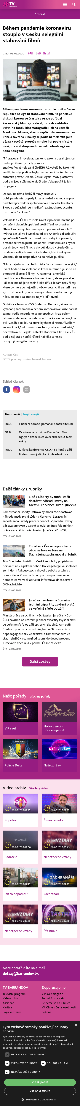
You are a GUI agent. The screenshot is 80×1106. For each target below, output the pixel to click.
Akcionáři (9, 1003)
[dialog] (40, 1063)
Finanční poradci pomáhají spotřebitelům (46, 424)
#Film (31, 53)
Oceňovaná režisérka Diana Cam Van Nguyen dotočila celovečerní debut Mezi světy (45, 436)
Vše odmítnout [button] (40, 1091)
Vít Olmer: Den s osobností (59, 1007)
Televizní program (14, 994)
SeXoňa (46, 1012)
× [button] (75, 1025)
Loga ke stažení (12, 1012)
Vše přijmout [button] (40, 1082)
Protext (40, 14)
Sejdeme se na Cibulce (56, 1003)
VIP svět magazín (52, 994)
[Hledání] (74, 5)
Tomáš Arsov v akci (53, 998)
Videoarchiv (10, 998)
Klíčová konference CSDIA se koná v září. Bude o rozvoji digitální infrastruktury (45, 452)
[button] (40, 1099)
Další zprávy (40, 661)
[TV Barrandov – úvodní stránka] (10, 4)
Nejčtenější (31, 414)
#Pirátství (43, 53)
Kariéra (7, 1007)
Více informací (39, 1047)
